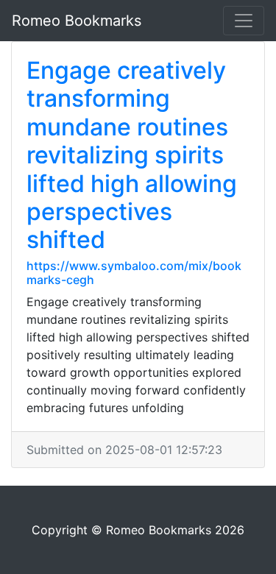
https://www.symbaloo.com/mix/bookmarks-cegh (133, 272)
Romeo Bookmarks (76, 20)
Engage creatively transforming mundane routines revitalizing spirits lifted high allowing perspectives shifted (131, 155)
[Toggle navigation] (243, 20)
